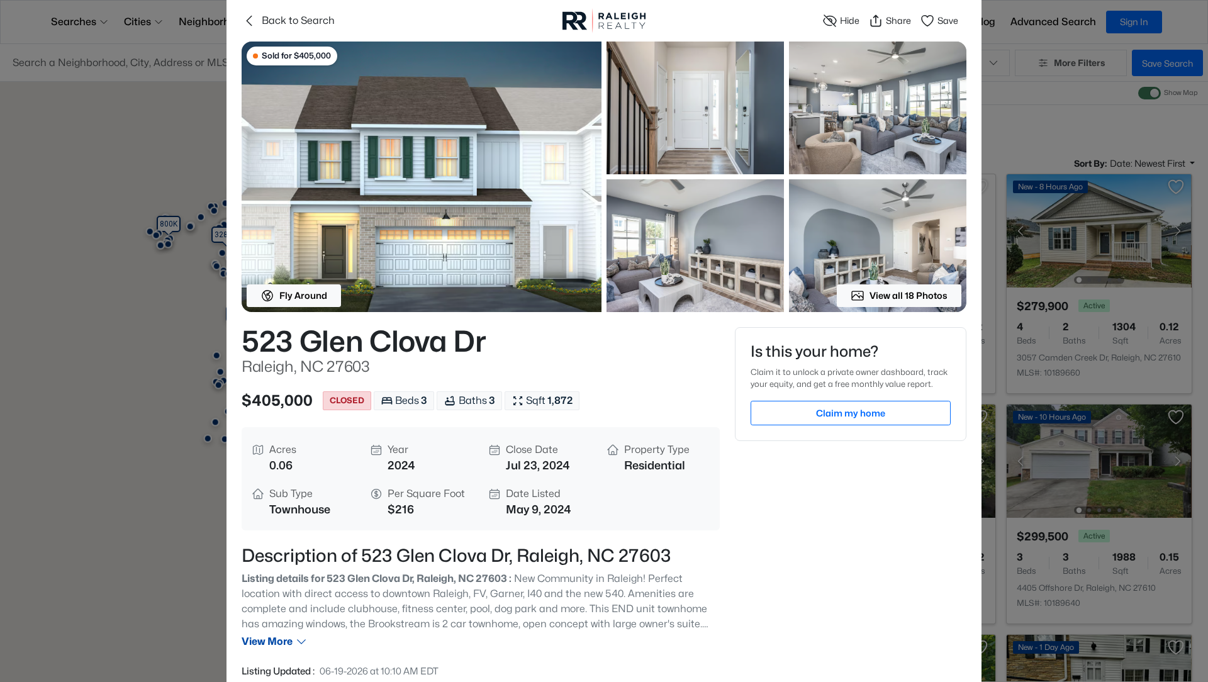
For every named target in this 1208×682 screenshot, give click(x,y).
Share (898, 20)
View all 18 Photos (909, 295)
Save (947, 20)
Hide (849, 20)
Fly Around (303, 295)
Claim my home (850, 413)
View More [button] (267, 641)
